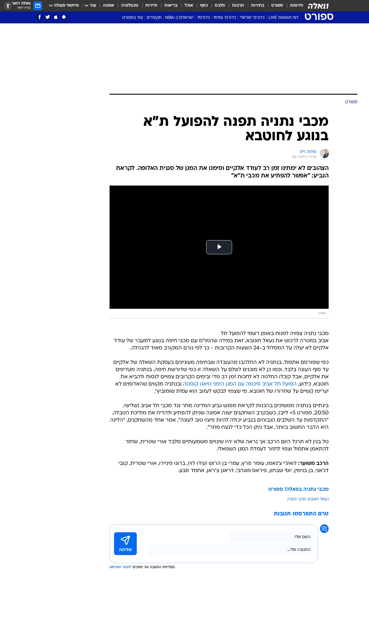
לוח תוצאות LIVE (283, 18)
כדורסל (203, 18)
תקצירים (154, 18)
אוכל (188, 5)
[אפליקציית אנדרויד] (63, 17)
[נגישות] (8, 6)
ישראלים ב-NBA (179, 18)
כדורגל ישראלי (252, 18)
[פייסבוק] (39, 17)
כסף (204, 5)
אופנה (108, 5)
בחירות (257, 5)
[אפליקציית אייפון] (55, 17)
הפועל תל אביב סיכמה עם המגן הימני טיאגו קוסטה (240, 384)
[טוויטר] (47, 17)
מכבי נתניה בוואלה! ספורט (298, 489)
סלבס (220, 5)
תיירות (151, 5)
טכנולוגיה (129, 5)
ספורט (277, 5)
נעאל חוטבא (318, 499)
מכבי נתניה (296, 499)
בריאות (171, 5)
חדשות (296, 5)
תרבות (238, 5)
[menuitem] (293, 6)
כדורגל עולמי (225, 18)
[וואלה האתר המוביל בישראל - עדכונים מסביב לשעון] (318, 6)
